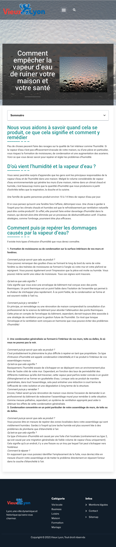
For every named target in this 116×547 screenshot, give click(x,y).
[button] (64, 10)
